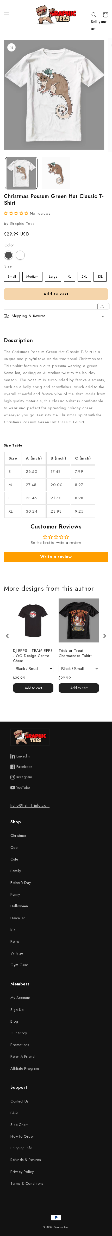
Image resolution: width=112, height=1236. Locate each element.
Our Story (18, 1033)
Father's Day (20, 882)
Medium (32, 275)
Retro (14, 941)
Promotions (19, 1044)
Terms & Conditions (26, 1183)
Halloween (19, 906)
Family (15, 871)
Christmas (18, 835)
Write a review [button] (56, 557)
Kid (13, 929)
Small (12, 275)
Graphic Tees (61, 1226)
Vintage (16, 953)
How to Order (22, 1136)
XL (69, 275)
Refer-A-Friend (22, 1056)
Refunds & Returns (25, 1159)
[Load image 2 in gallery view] (56, 173)
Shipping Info (21, 1148)
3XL (100, 275)
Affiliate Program (24, 1068)
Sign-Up (16, 1009)
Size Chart (19, 1124)
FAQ (14, 1113)
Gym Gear (19, 964)
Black (8, 255)
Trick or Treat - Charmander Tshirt (75, 653)
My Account (20, 997)
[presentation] (7, 636)
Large (53, 275)
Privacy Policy (22, 1171)
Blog (14, 1021)
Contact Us (19, 1101)
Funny (15, 894)
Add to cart (33, 688)
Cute (14, 859)
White (20, 255)
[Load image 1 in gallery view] (21, 173)
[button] (6, 15)
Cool (14, 847)
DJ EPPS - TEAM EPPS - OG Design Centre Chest (33, 656)
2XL (84, 275)
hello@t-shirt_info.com (29, 805)
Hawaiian (18, 918)
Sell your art (99, 25)
